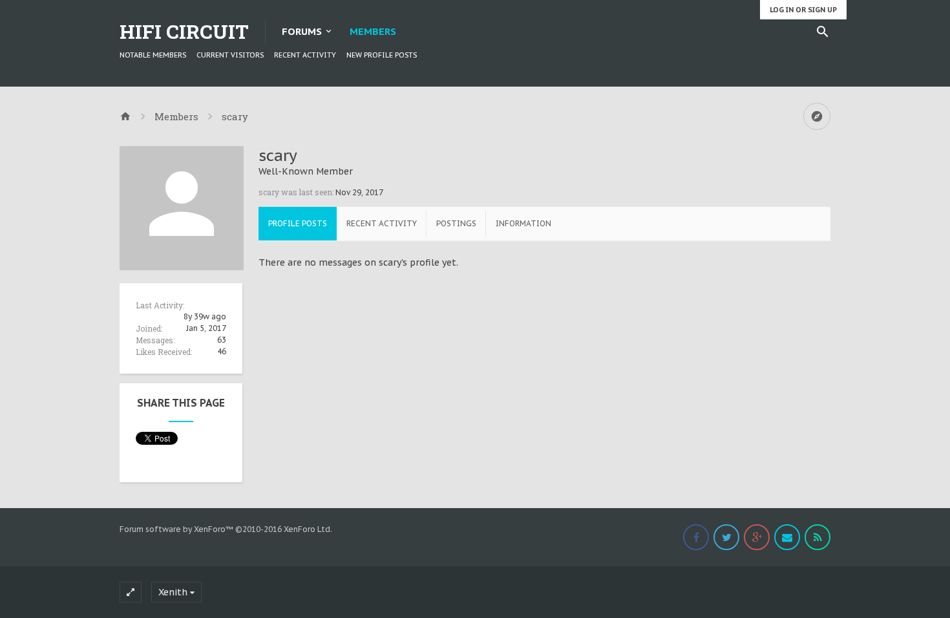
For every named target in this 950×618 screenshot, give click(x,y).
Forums (302, 31)
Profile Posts (297, 223)
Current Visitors (230, 54)
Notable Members (153, 54)
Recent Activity (305, 54)
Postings (456, 223)
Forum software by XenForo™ (226, 529)
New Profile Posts (381, 54)
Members (373, 31)
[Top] (905, 600)
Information (523, 223)
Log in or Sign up (803, 9)
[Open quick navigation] (816, 116)
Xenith (172, 592)
